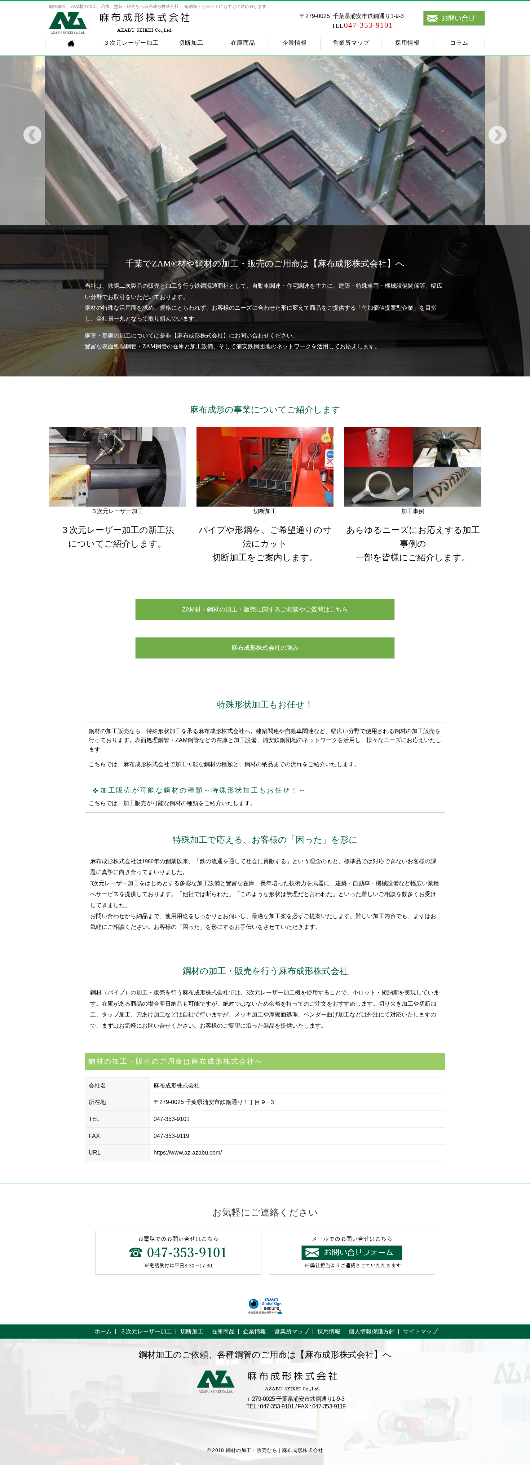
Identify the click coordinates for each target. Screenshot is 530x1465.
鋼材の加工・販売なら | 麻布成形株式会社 (274, 1450)
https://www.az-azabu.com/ (188, 1153)
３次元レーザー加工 (131, 43)
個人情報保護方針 (372, 1331)
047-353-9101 (362, 25)
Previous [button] (32, 135)
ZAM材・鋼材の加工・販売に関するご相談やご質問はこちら (265, 609)
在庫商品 (243, 43)
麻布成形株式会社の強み (265, 647)
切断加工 (191, 43)
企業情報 (294, 43)
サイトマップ (420, 1331)
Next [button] (498, 135)
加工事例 (412, 511)
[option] (265, 140)
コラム (459, 43)
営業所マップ (351, 43)
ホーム (103, 1331)
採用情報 (407, 43)
